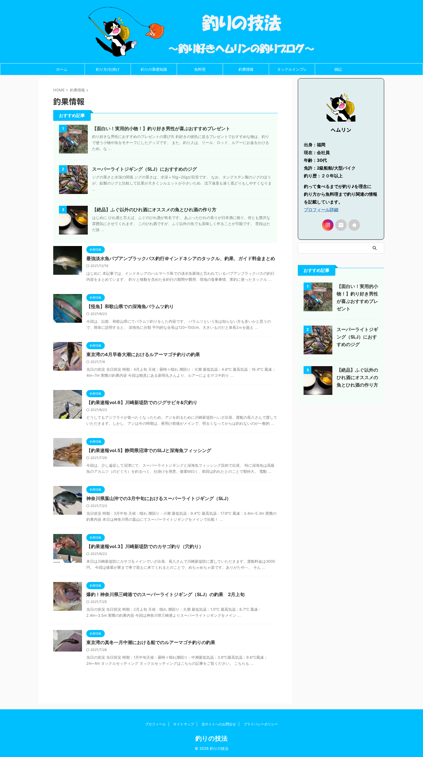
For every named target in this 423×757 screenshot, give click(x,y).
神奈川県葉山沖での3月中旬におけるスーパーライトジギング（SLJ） (158, 498)
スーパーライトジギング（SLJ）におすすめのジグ (144, 169)
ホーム (61, 69)
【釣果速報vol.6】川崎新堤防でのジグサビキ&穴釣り (141, 402)
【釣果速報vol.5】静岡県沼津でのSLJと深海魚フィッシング (148, 450)
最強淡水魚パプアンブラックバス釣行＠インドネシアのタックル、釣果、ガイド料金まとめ (180, 258)
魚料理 (199, 69)
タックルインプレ (292, 69)
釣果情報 (246, 69)
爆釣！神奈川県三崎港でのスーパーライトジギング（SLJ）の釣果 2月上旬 (165, 594)
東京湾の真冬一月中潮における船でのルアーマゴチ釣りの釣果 (150, 642)
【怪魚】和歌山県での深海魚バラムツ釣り (130, 306)
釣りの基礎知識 (154, 69)
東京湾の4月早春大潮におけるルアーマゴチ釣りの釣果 (143, 354)
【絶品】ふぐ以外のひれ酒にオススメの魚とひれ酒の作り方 (154, 209)
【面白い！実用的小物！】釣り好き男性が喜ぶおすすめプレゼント (161, 128)
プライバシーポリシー (260, 724)
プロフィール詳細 (321, 209)
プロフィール (155, 724)
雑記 (338, 69)
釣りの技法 (211, 738)
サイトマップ (183, 724)
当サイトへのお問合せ (218, 724)
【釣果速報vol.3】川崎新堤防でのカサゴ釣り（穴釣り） (144, 546)
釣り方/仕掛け (108, 69)
